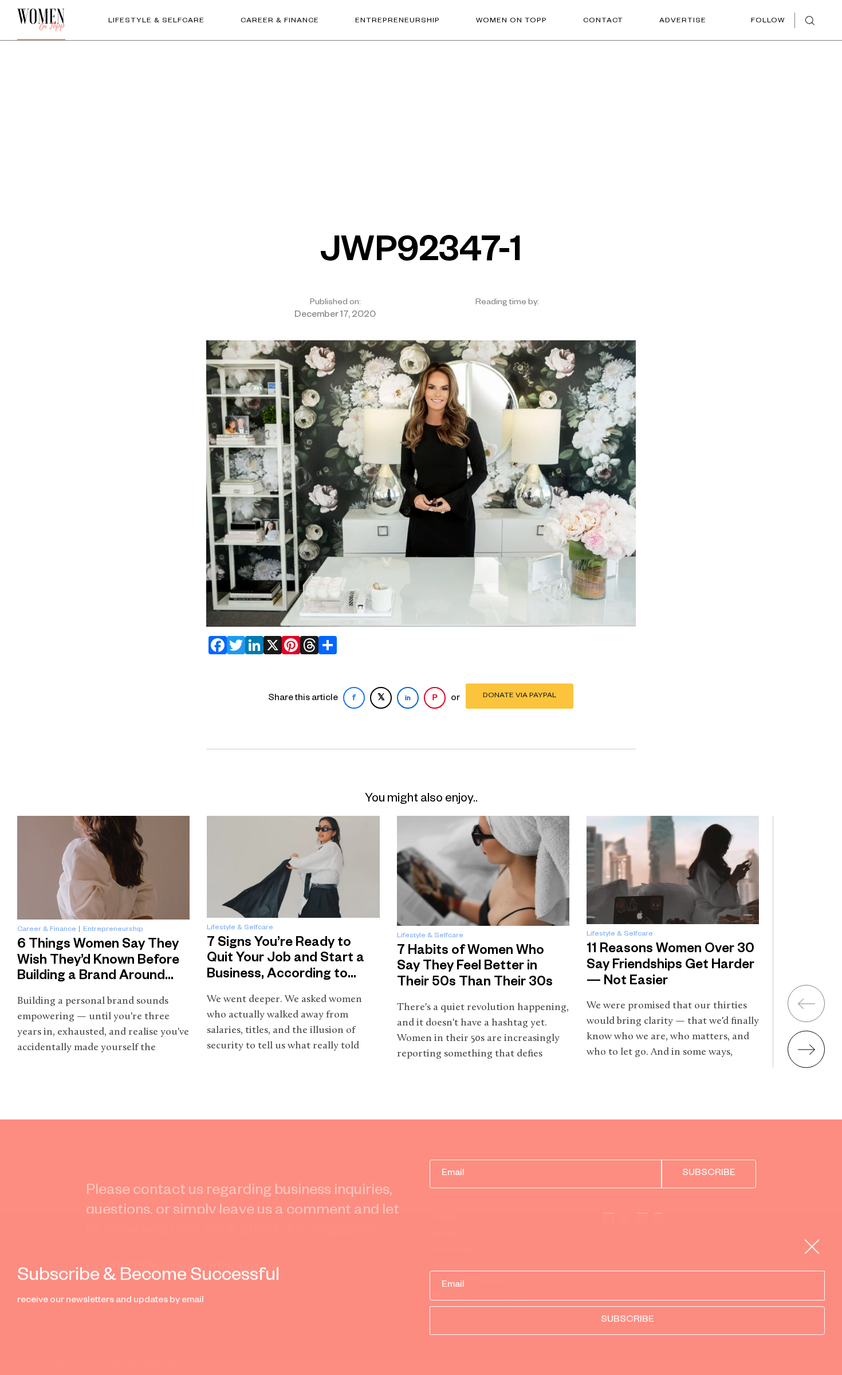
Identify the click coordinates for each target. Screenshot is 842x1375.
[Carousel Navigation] (792, 1022)
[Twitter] (234, 645)
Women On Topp (511, 21)
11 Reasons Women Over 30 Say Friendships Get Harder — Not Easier (670, 966)
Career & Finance (280, 21)
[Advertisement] (421, 126)
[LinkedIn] (252, 645)
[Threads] (307, 645)
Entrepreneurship (397, 21)
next (806, 1049)
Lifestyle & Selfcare (156, 21)
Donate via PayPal (519, 696)
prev (806, 1003)
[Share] (325, 645)
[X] (270, 645)
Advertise (682, 21)
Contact (603, 21)
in (408, 699)
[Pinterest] (289, 645)
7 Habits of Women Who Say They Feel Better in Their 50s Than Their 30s (475, 968)
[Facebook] (215, 645)
